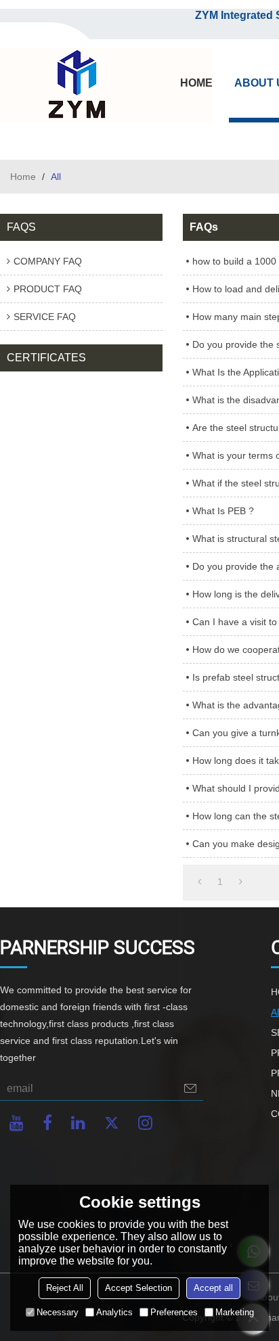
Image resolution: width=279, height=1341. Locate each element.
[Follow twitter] (111, 1123)
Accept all (213, 1288)
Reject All (64, 1288)
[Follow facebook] (47, 1123)
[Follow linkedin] (78, 1123)
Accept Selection (138, 1288)
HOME (196, 83)
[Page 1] (199, 881)
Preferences (174, 1312)
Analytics (114, 1312)
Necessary (58, 1312)
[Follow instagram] (145, 1123)
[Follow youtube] (16, 1123)
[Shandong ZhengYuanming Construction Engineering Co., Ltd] (74, 85)
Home (23, 176)
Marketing (234, 1312)
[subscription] (190, 1088)
